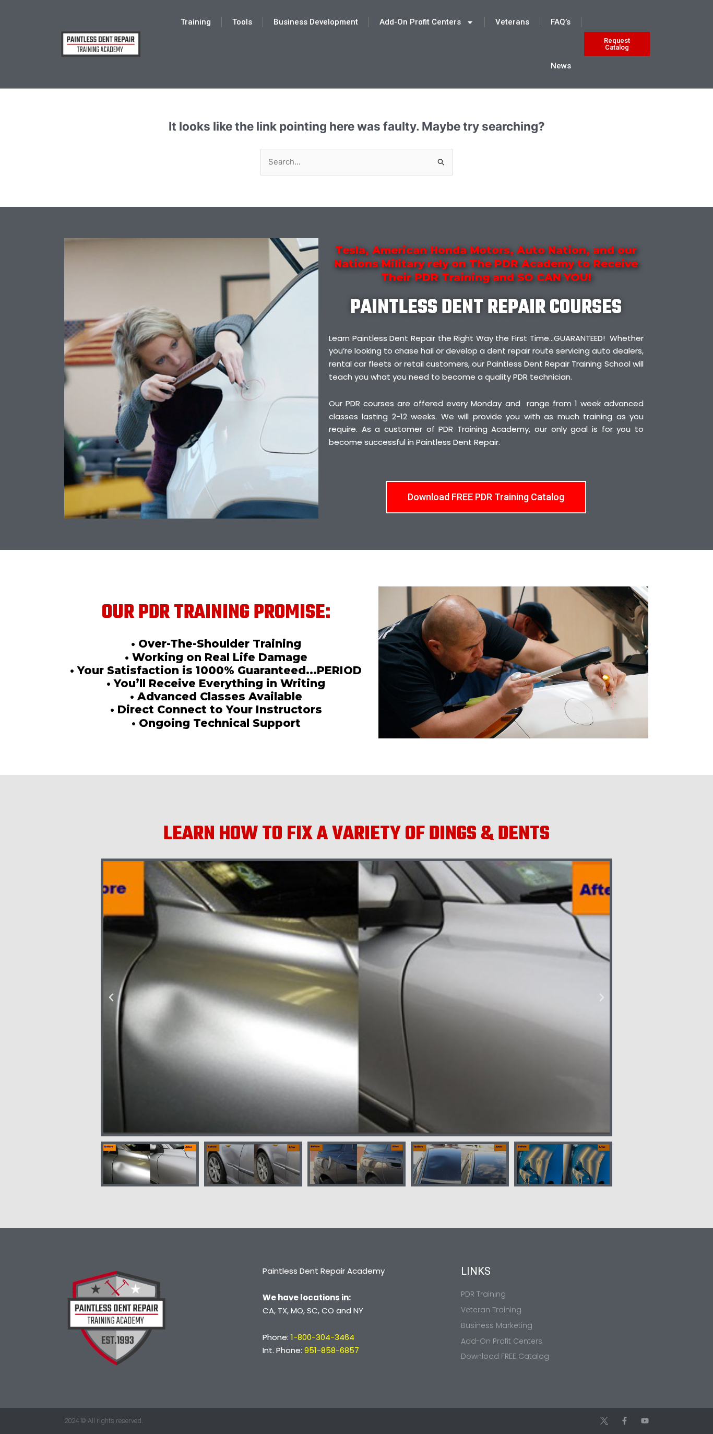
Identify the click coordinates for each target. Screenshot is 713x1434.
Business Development (316, 22)
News (561, 65)
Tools (242, 22)
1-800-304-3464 (322, 1337)
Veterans (512, 22)
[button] (111, 997)
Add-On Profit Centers (420, 22)
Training (196, 22)
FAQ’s (561, 22)
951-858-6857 (331, 1350)
